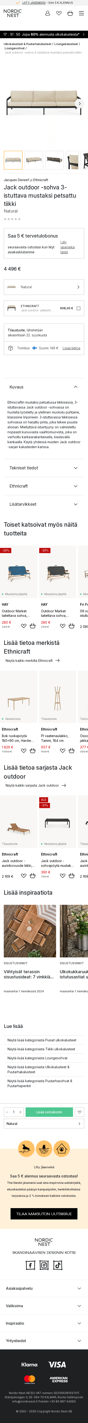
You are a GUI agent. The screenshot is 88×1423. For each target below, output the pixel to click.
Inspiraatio (15, 1323)
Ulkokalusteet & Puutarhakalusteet (27, 44)
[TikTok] (58, 1264)
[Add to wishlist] (23, 626)
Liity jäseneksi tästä (68, 247)
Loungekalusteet (66, 44)
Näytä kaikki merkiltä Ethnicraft (29, 661)
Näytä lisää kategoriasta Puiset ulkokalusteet (42, 1040)
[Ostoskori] (70, 13)
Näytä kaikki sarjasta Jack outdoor (32, 785)
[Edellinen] (8, 103)
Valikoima (14, 1305)
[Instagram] (44, 1264)
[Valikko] (81, 13)
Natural (12, 1124)
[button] (12, 219)
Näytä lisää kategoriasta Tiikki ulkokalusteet (41, 1049)
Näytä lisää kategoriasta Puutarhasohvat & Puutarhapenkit (40, 1083)
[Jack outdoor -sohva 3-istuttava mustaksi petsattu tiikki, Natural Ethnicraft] (44, 102)
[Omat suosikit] (59, 13)
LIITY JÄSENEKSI (34, 2)
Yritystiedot (16, 1340)
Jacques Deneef (16, 180)
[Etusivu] (13, 13)
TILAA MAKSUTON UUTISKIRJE (44, 1214)
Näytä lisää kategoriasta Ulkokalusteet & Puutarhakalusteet (38, 1069)
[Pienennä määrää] (7, 1112)
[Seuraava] (79, 103)
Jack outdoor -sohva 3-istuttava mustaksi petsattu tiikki (43, 52)
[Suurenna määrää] (20, 1112)
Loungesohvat (15, 48)
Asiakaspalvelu (19, 1288)
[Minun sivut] (47, 13)
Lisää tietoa (71, 348)
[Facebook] (30, 1264)
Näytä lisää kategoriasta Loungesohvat (37, 1058)
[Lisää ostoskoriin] (32, 626)
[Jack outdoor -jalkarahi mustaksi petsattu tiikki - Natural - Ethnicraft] (11, 308)
